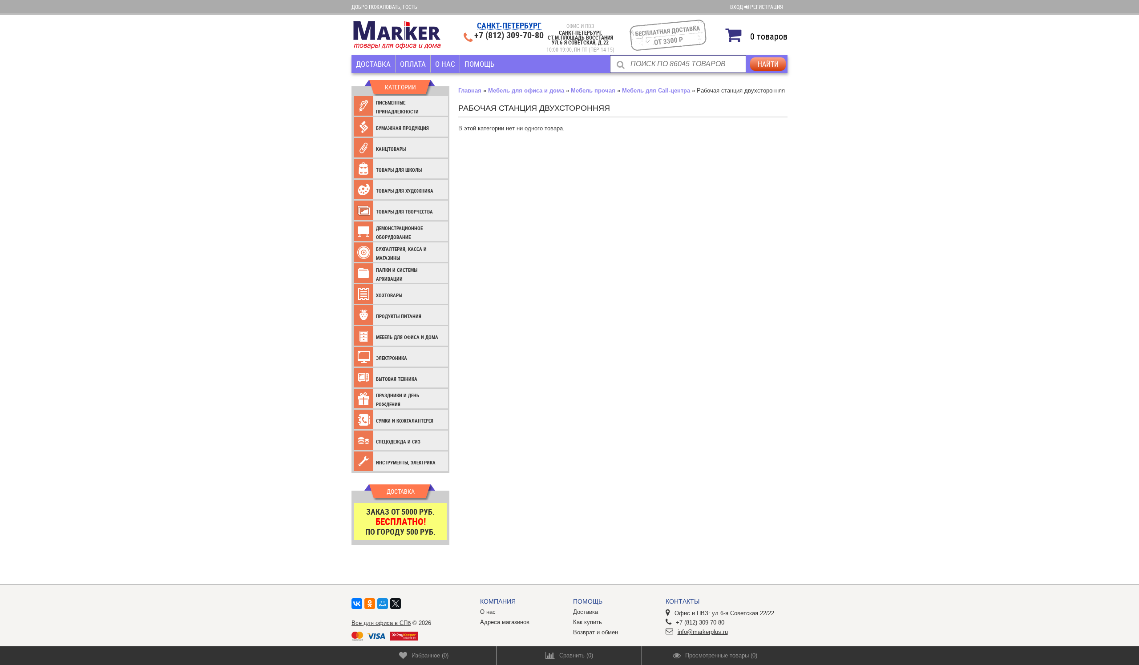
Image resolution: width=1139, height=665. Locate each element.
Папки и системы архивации (396, 274)
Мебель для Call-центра (656, 90)
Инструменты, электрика (406, 462)
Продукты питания (398, 316)
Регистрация (766, 6)
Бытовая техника (396, 378)
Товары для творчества (404, 211)
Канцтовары (391, 148)
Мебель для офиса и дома (407, 337)
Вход (737, 6)
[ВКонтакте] (356, 603)
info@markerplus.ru (703, 632)
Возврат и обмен (595, 632)
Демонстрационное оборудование (399, 232)
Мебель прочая (593, 90)
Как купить (587, 622)
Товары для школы (399, 169)
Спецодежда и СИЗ (398, 441)
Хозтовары (389, 295)
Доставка (373, 64)
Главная (469, 90)
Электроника (391, 358)
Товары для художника (404, 190)
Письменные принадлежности (397, 107)
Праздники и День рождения (397, 399)
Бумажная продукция (402, 128)
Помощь (479, 64)
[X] (395, 603)
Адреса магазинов (504, 622)
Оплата (413, 64)
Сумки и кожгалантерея (404, 420)
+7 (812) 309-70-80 (509, 35)
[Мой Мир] (382, 603)
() (430, 655)
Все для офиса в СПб (381, 623)
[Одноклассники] (369, 603)
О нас (445, 64)
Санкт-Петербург (509, 26)
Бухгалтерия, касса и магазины (401, 253)
